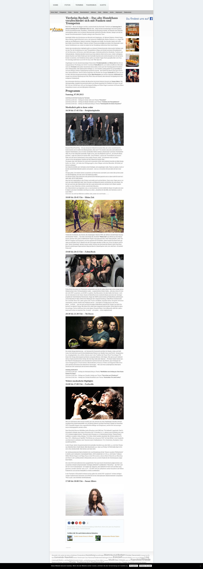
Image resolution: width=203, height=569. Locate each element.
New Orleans (120, 560)
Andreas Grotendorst (78, 555)
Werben (105, 12)
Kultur (70, 12)
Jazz (86, 557)
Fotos (67, 5)
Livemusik (55, 560)
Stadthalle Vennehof (110, 562)
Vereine (76, 12)
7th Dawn (78, 527)
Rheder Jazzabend (63, 562)
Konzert (117, 557)
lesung (137, 557)
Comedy (143, 555)
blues (107, 555)
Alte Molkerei (67, 555)
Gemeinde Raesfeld (63, 557)
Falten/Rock (97, 527)
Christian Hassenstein (132, 555)
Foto (146, 555)
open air (111, 527)
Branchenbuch (84, 12)
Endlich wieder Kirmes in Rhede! (83, 536)
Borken (121, 555)
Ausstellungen (99, 555)
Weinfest (144, 562)
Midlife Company (104, 560)
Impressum (119, 12)
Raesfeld (136, 559)
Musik (112, 560)
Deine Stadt (54, 12)
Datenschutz (127, 12)
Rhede (145, 559)
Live (147, 557)
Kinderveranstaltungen (101, 557)
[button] (69, 523)
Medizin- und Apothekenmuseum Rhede (89, 560)
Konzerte (125, 557)
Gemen (75, 557)
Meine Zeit (105, 527)
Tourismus (91, 5)
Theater (124, 562)
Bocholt (113, 555)
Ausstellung (90, 555)
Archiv (112, 12)
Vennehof (131, 562)
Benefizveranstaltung (88, 527)
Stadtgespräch (97, 562)
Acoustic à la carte (58, 555)
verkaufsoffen (137, 562)
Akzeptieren (133, 566)
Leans (133, 557)
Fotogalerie (63, 12)
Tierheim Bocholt (85, 528)
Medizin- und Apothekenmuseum (69, 560)
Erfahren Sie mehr (145, 566)
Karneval (91, 557)
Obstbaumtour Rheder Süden (110, 536)
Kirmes (111, 557)
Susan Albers (76, 528)
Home (55, 5)
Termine (79, 5)
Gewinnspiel (81, 557)
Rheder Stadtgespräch (79, 562)
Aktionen (93, 12)
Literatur (141, 557)
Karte (103, 5)
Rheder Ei (55, 562)
